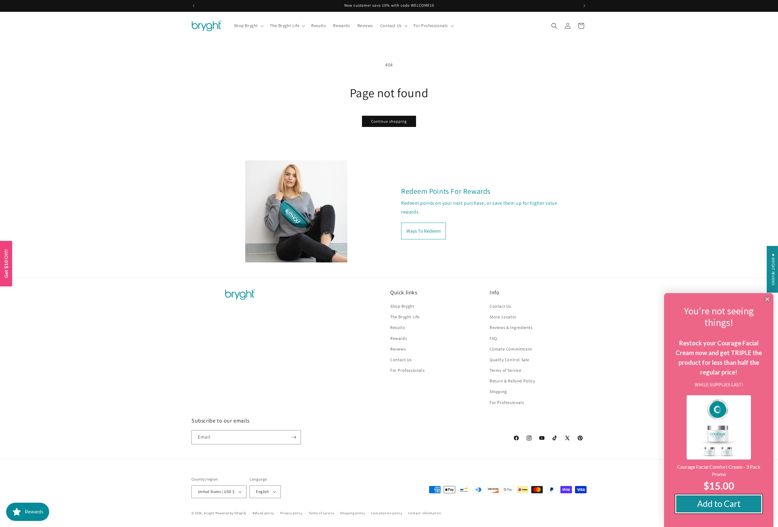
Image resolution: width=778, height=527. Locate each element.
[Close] (767, 299)
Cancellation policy (386, 513)
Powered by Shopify (231, 513)
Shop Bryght (402, 306)
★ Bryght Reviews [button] (773, 269)
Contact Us (401, 359)
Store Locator (503, 317)
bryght (209, 513)
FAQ (493, 338)
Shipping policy (352, 513)
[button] (248, 25)
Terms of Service (506, 370)
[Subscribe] (294, 437)
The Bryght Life (405, 317)
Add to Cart (719, 503)
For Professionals (407, 370)
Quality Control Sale (509, 359)
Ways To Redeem (423, 231)
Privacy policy (291, 513)
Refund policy (263, 513)
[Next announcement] (584, 6)
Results (397, 327)
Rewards (398, 338)
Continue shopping (389, 121)
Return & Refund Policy (512, 381)
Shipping (498, 391)
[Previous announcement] (193, 6)
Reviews (398, 349)
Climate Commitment (511, 349)
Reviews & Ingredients (511, 327)
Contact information (424, 513)
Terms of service (321, 513)
